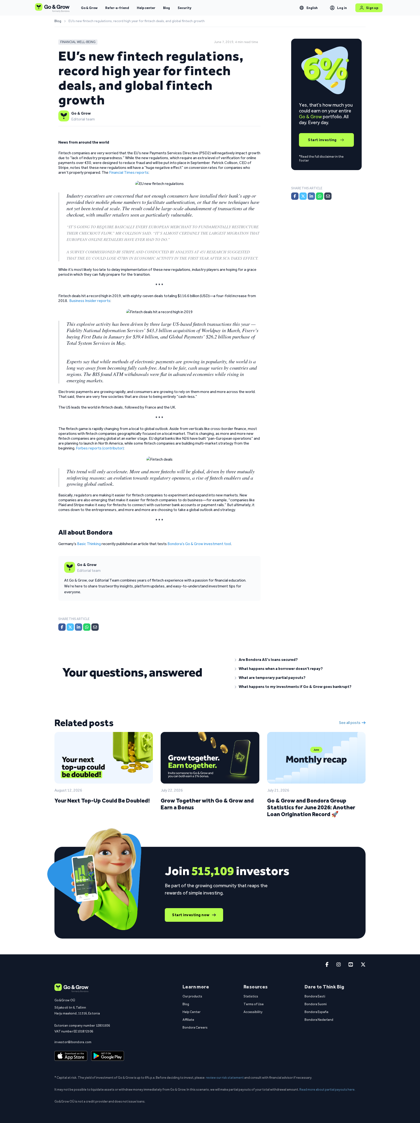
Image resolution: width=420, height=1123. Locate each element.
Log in (342, 8)
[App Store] (70, 1056)
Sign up (372, 8)
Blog (166, 8)
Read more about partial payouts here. (327, 1089)
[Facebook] (62, 627)
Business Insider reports (89, 300)
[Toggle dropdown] (301, 7)
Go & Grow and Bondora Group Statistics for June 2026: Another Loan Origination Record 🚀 (311, 807)
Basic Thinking (89, 543)
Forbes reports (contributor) (100, 448)
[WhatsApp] (86, 627)
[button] (296, 659)
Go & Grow (89, 8)
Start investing (322, 139)
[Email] (95, 627)
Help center (146, 8)
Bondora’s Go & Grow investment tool (199, 543)
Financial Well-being (78, 42)
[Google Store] (107, 1056)
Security (184, 8)
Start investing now (191, 915)
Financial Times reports (129, 172)
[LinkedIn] (78, 627)
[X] (70, 627)
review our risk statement (225, 1077)
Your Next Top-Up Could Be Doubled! (102, 800)
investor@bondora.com (73, 1042)
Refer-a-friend (117, 8)
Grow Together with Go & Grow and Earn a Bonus (207, 804)
